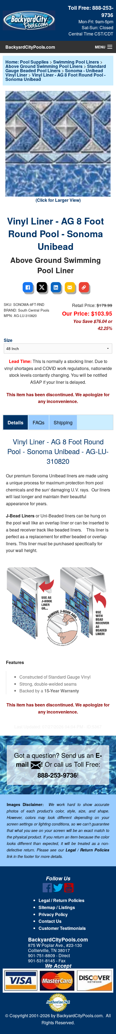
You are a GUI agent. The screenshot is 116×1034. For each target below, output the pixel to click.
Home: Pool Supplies (27, 62)
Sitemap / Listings (57, 907)
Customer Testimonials (62, 928)
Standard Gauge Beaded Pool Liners (55, 68)
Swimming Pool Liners (76, 62)
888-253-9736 (102, 11)
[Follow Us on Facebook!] (47, 891)
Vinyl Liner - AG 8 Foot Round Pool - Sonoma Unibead (55, 77)
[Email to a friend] (70, 287)
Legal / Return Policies (61, 900)
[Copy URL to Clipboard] (84, 287)
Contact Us (50, 921)
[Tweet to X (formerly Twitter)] (42, 287)
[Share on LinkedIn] (56, 287)
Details (15, 422)
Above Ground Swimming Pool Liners (44, 66)
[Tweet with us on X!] (58, 891)
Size (8, 340)
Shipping (63, 422)
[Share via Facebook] (28, 287)
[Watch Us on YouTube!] (69, 891)
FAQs (39, 422)
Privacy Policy (53, 914)
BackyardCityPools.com (30, 47)
